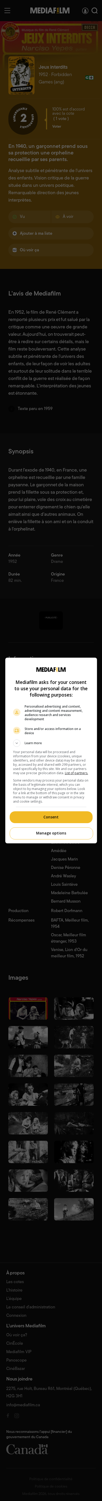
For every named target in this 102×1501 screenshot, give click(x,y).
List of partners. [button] (76, 773)
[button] (51, 743)
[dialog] (51, 750)
